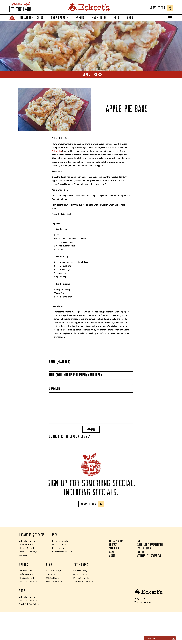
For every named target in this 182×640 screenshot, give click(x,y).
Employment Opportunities (149, 545)
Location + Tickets (32, 18)
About (130, 18)
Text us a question (143, 602)
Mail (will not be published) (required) (75, 375)
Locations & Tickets (32, 535)
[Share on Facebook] (95, 74)
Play (49, 565)
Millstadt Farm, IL (26, 548)
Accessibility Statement (148, 556)
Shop (117, 18)
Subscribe (141, 552)
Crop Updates (59, 18)
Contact (113, 545)
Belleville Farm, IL (27, 541)
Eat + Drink (99, 18)
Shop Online (115, 548)
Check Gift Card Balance (29, 604)
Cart (111, 552)
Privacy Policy (143, 548)
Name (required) (59, 362)
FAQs (138, 541)
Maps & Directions (27, 555)
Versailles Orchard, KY (29, 551)
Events (80, 18)
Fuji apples (57, 151)
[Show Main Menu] (170, 17)
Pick (54, 535)
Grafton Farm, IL (26, 544)
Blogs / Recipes (117, 541)
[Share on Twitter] (100, 74)
